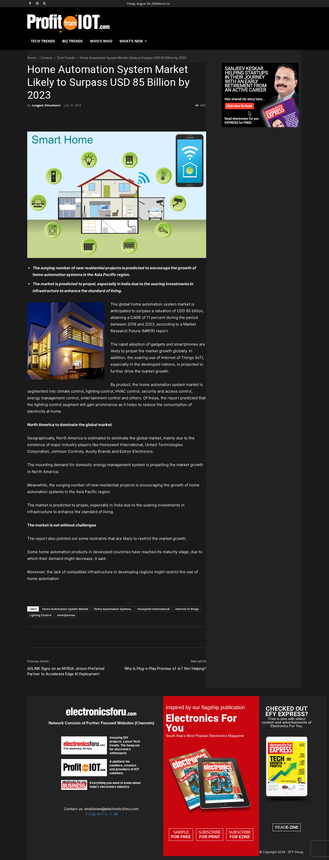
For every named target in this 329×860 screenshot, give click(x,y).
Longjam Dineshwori (46, 105)
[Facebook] (30, 4)
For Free (181, 837)
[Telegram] (115, 117)
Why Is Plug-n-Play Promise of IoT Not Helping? (165, 668)
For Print (209, 837)
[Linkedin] (80, 117)
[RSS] (107, 814)
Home (31, 58)
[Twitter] (111, 814)
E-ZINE (292, 827)
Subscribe (209, 834)
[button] (295, 41)
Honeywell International (153, 609)
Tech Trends (66, 58)
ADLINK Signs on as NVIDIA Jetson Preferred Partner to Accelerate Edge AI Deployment (65, 671)
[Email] (91, 117)
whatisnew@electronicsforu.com (111, 809)
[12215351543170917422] (260, 126)
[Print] (103, 117)
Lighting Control (40, 615)
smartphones (66, 615)
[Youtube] (116, 814)
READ (286, 827)
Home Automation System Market (65, 609)
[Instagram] (37, 4)
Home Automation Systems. (113, 609)
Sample (181, 834)
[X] (45, 4)
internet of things (187, 609)
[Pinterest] (56, 117)
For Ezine (240, 837)
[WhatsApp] (68, 117)
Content (46, 58)
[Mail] (99, 814)
